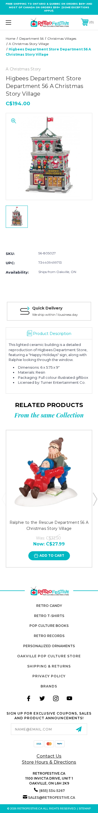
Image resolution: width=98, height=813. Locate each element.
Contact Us (49, 756)
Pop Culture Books (49, 626)
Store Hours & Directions (49, 762)
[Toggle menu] (14, 22)
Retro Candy (49, 606)
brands (49, 686)
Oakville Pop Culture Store (49, 656)
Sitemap (85, 808)
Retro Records (49, 636)
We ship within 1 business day (55, 314)
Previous (3, 499)
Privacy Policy (49, 676)
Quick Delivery (47, 308)
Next (94, 499)
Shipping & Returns (49, 666)
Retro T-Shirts (49, 616)
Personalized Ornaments (49, 646)
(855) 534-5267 (52, 791)
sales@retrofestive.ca (51, 797)
